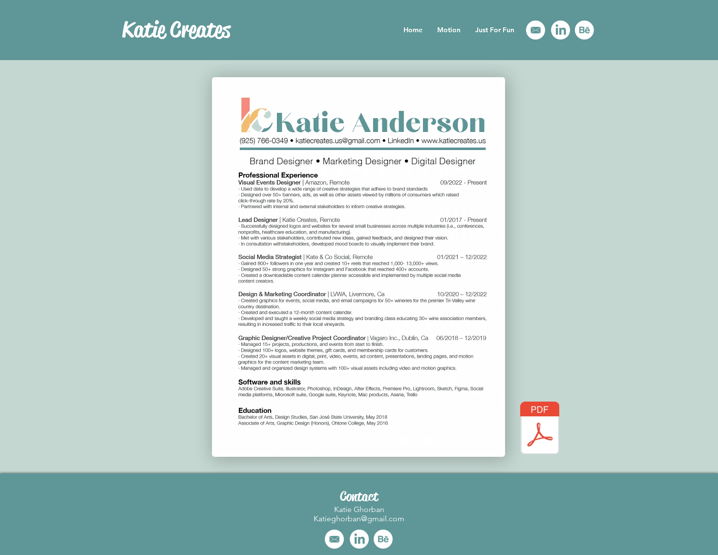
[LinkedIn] (560, 30)
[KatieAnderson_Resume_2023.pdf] (540, 429)
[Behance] (584, 30)
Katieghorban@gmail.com (359, 518)
